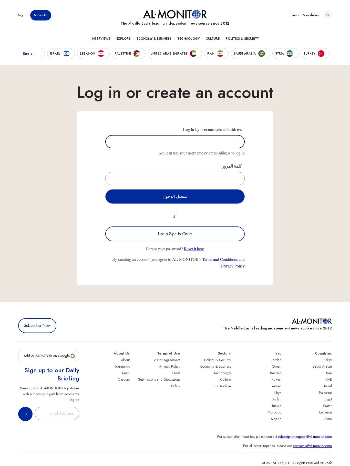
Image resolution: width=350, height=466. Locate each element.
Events (294, 15)
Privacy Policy (233, 265)
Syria (328, 418)
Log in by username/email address (212, 129)
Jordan (276, 360)
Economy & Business (154, 38)
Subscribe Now (37, 325)
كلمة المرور (232, 166)
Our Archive (221, 386)
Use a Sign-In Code (175, 234)
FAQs (176, 373)
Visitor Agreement (166, 360)
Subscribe (40, 15)
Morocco (274, 412)
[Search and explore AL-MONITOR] (328, 15)
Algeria (276, 418)
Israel (328, 386)
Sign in (23, 15)
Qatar (327, 405)
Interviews (100, 38)
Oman (276, 366)
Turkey (327, 360)
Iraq (278, 353)
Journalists (122, 366)
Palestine (325, 392)
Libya (277, 392)
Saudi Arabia (322, 366)
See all (29, 53)
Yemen (276, 386)
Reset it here (194, 248)
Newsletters (311, 15)
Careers (124, 379)
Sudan (276, 399)
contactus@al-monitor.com (312, 445)
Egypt (328, 399)
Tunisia (276, 405)
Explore (123, 38)
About (125, 360)
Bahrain (275, 373)
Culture (213, 38)
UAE (328, 379)
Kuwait (276, 379)
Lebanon (325, 412)
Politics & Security (242, 38)
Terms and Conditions (220, 259)
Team (125, 373)
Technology (188, 38)
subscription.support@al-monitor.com (305, 436)
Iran (329, 373)
